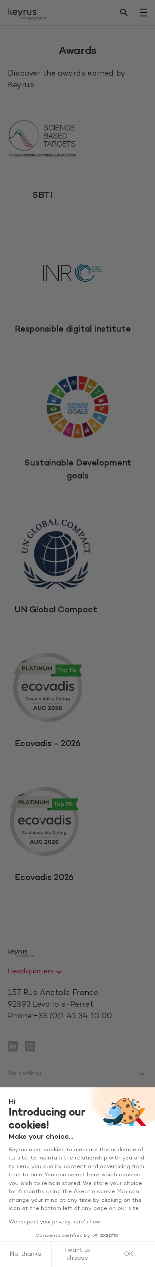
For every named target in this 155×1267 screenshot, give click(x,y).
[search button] (124, 13)
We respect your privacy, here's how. (54, 1222)
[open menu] (143, 12)
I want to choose (77, 1254)
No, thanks (25, 1254)
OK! (129, 1254)
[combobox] (36, 972)
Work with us (25, 1074)
